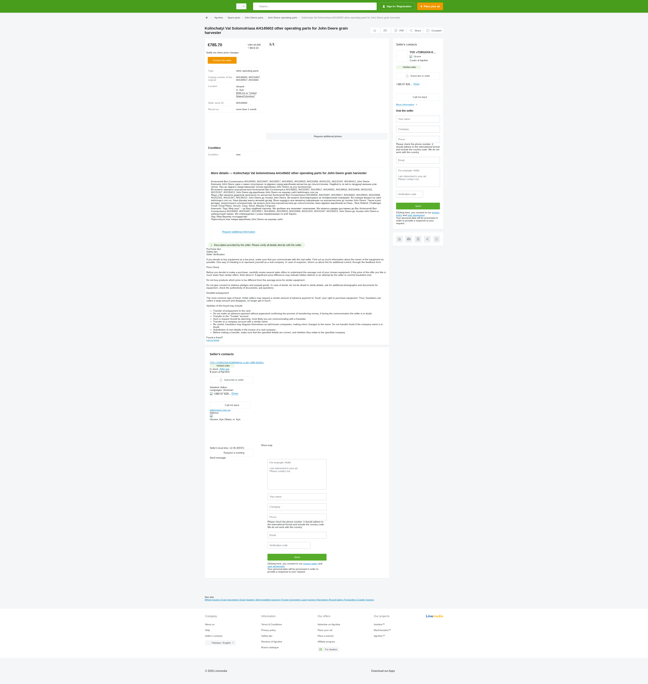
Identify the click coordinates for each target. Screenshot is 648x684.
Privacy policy (268, 630)
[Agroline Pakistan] (218, 6)
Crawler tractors (365, 599)
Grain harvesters (230, 599)
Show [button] (234, 393)
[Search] (256, 6)
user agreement (276, 566)
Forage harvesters (291, 599)
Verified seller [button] (223, 365)
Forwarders (350, 599)
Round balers (336, 599)
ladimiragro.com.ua (220, 410)
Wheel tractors (213, 599)
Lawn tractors (309, 599)
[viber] (212, 399)
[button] (375, 30)
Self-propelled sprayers (268, 599)
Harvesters (323, 599)
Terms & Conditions (271, 624)
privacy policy (310, 563)
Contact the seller (222, 60)
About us (209, 624)
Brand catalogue (270, 647)
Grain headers (247, 599)
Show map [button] (266, 445)
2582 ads (224, 369)
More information (405, 104)
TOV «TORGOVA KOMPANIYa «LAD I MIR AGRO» (237, 362)
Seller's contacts (213, 636)
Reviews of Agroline (271, 641)
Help (207, 630)
